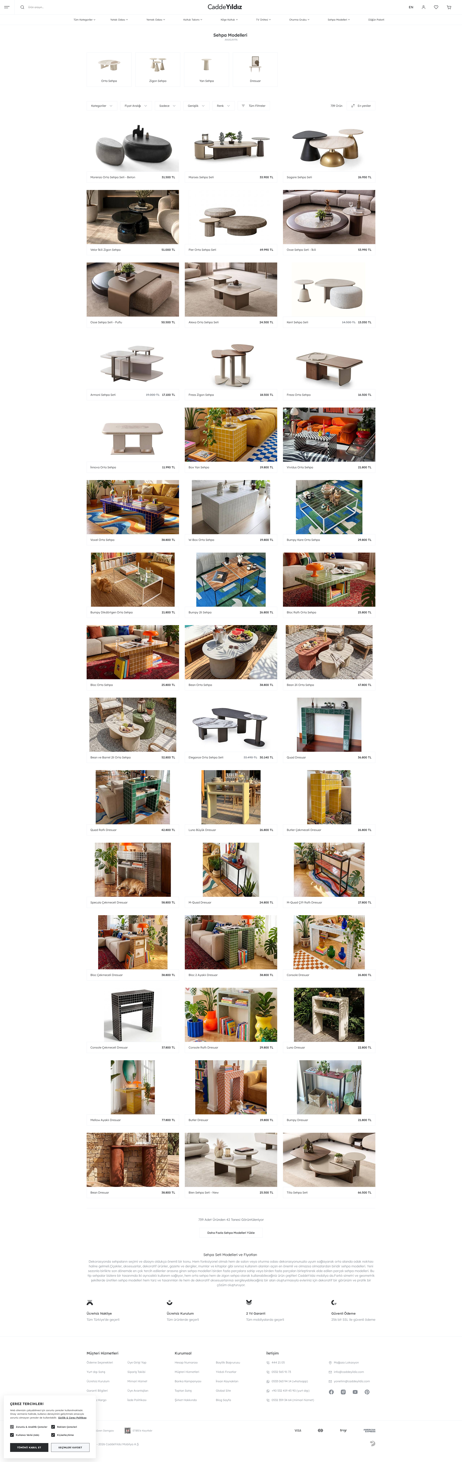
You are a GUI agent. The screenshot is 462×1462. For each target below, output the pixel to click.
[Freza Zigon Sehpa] (231, 362)
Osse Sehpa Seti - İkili (301, 249)
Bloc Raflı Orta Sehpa (301, 612)
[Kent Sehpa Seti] (329, 289)
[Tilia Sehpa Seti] (329, 1160)
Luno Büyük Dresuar (202, 830)
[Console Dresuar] (329, 942)
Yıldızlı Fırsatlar (226, 1372)
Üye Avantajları (137, 1390)
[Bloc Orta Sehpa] (133, 652)
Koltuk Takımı (191, 19)
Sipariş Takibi (136, 1372)
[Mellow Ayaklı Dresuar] (133, 1087)
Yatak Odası (117, 19)
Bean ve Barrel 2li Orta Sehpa (110, 757)
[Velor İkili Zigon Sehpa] (133, 217)
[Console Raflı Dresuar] (231, 1015)
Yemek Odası (154, 19)
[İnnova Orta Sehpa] (133, 435)
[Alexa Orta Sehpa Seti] (231, 289)
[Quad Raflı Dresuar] (133, 797)
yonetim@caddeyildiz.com (352, 1381)
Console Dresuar (298, 975)
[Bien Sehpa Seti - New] (231, 1160)
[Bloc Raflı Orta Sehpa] (329, 580)
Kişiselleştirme (65, 1434)
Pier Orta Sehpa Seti (202, 249)
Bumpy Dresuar (297, 1120)
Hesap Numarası (186, 1362)
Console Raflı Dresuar (203, 1047)
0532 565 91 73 (281, 1372)
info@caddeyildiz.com (349, 1372)
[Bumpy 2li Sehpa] (231, 580)
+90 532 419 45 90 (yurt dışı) (291, 1390)
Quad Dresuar (296, 757)
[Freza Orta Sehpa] (329, 362)
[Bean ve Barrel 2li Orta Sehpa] (133, 725)
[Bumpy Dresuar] (329, 1087)
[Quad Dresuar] (329, 725)
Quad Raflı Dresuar (103, 830)
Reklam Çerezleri (67, 1426)
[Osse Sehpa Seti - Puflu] (133, 289)
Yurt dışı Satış (96, 1372)
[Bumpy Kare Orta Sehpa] (329, 507)
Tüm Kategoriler (83, 19)
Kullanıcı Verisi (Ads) (27, 1434)
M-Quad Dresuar (200, 902)
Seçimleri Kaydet (70, 1447)
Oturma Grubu (298, 19)
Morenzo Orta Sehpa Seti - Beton (112, 177)
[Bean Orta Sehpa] (231, 652)
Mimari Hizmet (137, 1381)
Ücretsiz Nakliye (99, 1313)
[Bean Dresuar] (133, 1160)
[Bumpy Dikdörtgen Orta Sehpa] (133, 580)
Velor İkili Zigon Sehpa (105, 249)
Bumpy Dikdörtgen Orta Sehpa (111, 612)
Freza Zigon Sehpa (201, 395)
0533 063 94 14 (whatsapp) (290, 1381)
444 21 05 (278, 1362)
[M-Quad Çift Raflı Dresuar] (329, 870)
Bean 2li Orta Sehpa (300, 685)
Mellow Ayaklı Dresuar (105, 1120)
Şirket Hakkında (186, 1400)
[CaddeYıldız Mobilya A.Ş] (225, 7)
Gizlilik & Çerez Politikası (72, 1417)
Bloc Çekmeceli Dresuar (106, 975)
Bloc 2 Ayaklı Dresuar (203, 975)
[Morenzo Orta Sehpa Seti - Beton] (133, 144)
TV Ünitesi (262, 19)
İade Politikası (137, 1400)
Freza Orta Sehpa (299, 395)
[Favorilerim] (436, 7)
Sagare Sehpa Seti (299, 177)
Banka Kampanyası (188, 1381)
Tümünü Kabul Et (29, 1447)
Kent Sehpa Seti (297, 322)
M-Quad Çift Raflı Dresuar (304, 902)
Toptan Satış (183, 1390)
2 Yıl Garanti (255, 1313)
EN (411, 7)
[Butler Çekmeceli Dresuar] (329, 797)
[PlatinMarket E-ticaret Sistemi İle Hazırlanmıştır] (372, 1444)
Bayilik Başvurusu (228, 1362)
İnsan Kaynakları (227, 1381)
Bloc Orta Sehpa (101, 685)
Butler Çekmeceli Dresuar (304, 830)
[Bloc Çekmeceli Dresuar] (133, 942)
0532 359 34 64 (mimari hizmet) (293, 1400)
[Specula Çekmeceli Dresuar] (133, 870)
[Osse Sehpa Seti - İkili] (329, 217)
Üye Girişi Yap (136, 1362)
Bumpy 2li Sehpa (200, 612)
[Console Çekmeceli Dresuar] (133, 1015)
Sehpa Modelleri (337, 19)
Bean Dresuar (99, 1192)
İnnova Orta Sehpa (103, 467)
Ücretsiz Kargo (96, 1400)
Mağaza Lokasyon (346, 1362)
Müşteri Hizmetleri (187, 1372)
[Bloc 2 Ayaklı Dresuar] (231, 942)
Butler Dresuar (198, 1120)
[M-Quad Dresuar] (231, 870)
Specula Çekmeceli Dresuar (109, 902)
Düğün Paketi (376, 19)
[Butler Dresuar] (231, 1087)
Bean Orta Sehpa (200, 685)
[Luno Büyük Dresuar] (231, 797)
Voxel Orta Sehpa (102, 540)
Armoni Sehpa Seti (103, 395)
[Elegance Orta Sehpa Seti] (231, 725)
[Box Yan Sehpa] (231, 435)
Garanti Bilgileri (97, 1390)
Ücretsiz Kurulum (180, 1313)
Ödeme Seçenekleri (100, 1362)
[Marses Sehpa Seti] (231, 144)
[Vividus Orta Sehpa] (329, 435)
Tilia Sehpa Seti (297, 1192)
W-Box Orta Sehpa (201, 540)
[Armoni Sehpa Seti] (133, 362)
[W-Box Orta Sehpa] (231, 507)
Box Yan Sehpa (199, 467)
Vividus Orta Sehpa (300, 467)
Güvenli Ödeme (343, 1313)
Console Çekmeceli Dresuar (109, 1047)
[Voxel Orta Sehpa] (133, 507)
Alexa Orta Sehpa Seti (204, 322)
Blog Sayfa (223, 1400)
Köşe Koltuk (228, 19)
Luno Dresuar (296, 1047)
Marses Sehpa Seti (201, 177)
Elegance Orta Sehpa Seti (206, 757)
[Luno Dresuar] (329, 1015)
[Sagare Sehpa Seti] (329, 144)
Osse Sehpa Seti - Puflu (106, 322)
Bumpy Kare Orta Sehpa (303, 540)
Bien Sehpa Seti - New (204, 1192)
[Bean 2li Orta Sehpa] (329, 652)
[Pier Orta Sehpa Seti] (231, 217)
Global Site (223, 1390)
